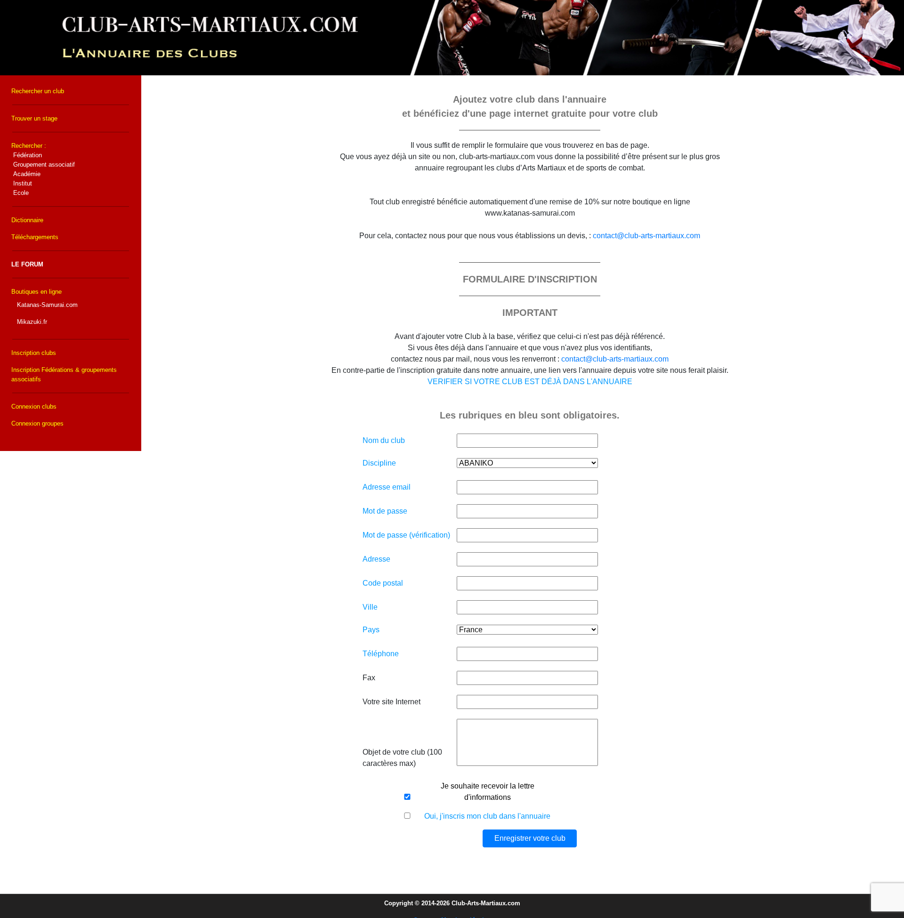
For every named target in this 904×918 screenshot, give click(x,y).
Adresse (376, 559)
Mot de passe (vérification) (406, 535)
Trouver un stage (34, 118)
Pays (371, 630)
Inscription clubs (33, 352)
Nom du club (384, 440)
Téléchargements (34, 237)
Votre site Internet (391, 702)
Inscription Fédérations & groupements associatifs (64, 374)
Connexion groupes (37, 423)
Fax (369, 678)
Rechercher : (43, 169)
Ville (370, 607)
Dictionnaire (27, 220)
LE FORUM (27, 264)
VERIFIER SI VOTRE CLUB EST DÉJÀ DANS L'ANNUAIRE (530, 382)
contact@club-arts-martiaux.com (646, 236)
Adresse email (387, 487)
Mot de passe (385, 511)
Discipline (379, 463)
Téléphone (381, 654)
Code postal (383, 583)
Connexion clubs (33, 406)
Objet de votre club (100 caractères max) (402, 757)
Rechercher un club (37, 91)
